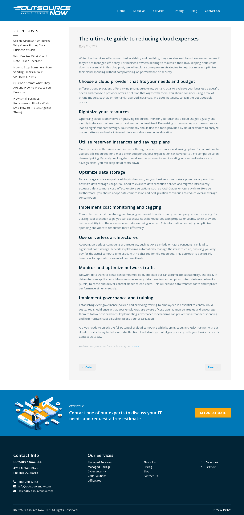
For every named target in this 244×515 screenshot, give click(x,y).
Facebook (212, 462)
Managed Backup (99, 467)
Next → (213, 367)
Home (121, 11)
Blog (194, 11)
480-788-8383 (28, 482)
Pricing (179, 11)
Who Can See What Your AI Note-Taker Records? (30, 58)
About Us (139, 11)
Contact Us (212, 11)
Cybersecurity (97, 471)
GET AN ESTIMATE (213, 413)
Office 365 (95, 480)
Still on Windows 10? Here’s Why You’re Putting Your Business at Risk (31, 45)
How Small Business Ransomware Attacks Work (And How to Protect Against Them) (32, 105)
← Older (87, 367)
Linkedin (211, 467)
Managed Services (100, 462)
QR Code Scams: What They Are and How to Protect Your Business (32, 87)
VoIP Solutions (97, 476)
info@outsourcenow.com (34, 486)
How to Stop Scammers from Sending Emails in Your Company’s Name (32, 71)
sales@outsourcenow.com (35, 491)
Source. (135, 346)
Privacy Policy (222, 509)
